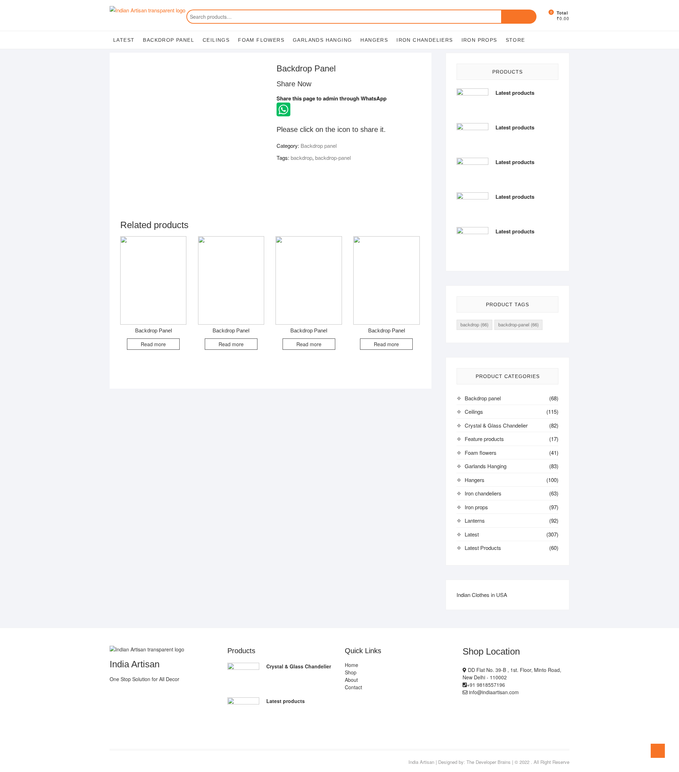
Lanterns (475, 520)
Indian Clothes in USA (482, 594)
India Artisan (421, 762)
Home (351, 664)
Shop (350, 672)
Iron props (479, 40)
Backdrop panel (168, 40)
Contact (353, 687)
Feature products (484, 438)
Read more (153, 344)
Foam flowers (261, 40)
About (351, 679)
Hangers (374, 40)
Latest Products (483, 547)
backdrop (301, 157)
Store (515, 40)
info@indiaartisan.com (493, 692)
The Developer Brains (488, 762)
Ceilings (216, 40)
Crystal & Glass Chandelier (496, 425)
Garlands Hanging (322, 40)
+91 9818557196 (486, 684)
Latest (123, 40)
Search (518, 17)
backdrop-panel (333, 157)
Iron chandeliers (424, 40)
